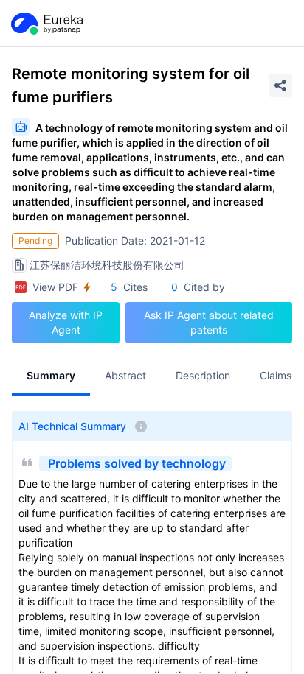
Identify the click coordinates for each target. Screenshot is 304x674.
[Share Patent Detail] (280, 85)
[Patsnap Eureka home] (46, 24)
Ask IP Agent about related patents (209, 322)
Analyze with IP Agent (66, 322)
